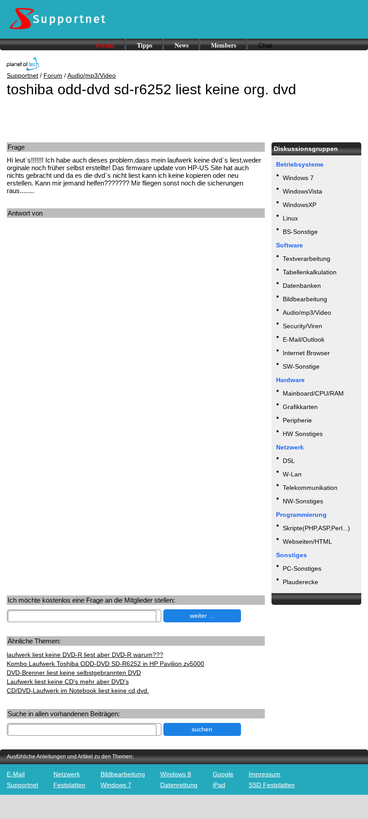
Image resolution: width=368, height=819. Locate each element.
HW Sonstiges (303, 433)
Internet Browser (306, 353)
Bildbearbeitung (305, 299)
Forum (105, 45)
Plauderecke (300, 582)
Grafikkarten (300, 406)
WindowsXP (299, 204)
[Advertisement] (75, 307)
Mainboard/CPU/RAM (313, 393)
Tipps (144, 45)
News (181, 45)
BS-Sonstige (300, 231)
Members (223, 45)
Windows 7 (298, 177)
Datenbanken (302, 285)
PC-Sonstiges (302, 568)
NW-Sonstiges (303, 501)
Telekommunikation (310, 487)
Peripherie (297, 420)
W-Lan (292, 474)
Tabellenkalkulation (310, 272)
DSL (289, 460)
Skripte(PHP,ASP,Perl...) (316, 528)
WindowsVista (302, 191)
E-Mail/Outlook (303, 339)
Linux (290, 218)
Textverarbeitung (306, 258)
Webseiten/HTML (307, 541)
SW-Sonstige (301, 366)
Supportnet (22, 75)
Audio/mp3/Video (91, 75)
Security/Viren (302, 326)
